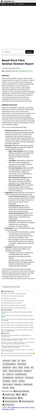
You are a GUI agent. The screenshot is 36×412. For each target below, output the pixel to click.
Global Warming (27, 384)
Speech (15, 367)
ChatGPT (14, 381)
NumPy (5, 371)
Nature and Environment (15, 371)
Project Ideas (6, 360)
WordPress (5, 409)
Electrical (21, 4)
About (27, 407)
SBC (32, 367)
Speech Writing (22, 364)
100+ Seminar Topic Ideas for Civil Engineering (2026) (17, 312)
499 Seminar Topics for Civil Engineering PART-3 (18, 325)
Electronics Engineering (22, 391)
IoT (8, 4)
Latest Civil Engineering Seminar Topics (13, 300)
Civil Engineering (9, 404)
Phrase (23, 360)
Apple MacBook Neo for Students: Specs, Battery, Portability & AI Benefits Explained (15, 346)
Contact (12, 409)
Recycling (5, 388)
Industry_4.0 (10, 374)
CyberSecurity (29, 377)
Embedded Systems (21, 374)
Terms (22, 407)
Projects (3, 4)
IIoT (4, 374)
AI (11, 4)
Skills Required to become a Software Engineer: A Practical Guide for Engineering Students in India (18, 339)
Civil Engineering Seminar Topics (11, 68)
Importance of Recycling (9, 298)
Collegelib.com (9, 1)
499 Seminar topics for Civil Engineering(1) (14, 293)
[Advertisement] (18, 27)
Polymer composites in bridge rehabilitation (14, 305)
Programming (18, 384)
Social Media (6, 381)
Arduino (12, 388)
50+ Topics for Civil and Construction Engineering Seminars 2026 (18, 320)
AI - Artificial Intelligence (9, 364)
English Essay (7, 367)
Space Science (19, 377)
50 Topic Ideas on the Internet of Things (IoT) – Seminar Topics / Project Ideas (17, 350)
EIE (19, 394)
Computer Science (9, 394)
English (14, 360)
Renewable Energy (8, 377)
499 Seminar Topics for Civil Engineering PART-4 (18, 322)
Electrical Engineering (10, 398)
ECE (25, 394)
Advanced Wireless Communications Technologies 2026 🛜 (19, 353)
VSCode (26, 367)
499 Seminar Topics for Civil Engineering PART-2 (18, 327)
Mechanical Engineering (11, 401)
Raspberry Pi (27, 371)
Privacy (32, 407)
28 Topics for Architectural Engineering (13, 296)
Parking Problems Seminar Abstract (12, 303)
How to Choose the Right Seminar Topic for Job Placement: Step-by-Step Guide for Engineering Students (18, 343)
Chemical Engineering (27, 401)
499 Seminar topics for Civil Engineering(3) (14, 307)
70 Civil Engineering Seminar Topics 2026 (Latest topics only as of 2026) (17, 330)
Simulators (22, 381)
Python (20, 367)
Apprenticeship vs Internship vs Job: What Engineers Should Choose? (16, 336)
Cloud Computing (7, 384)
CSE (15, 4)
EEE (21, 398)
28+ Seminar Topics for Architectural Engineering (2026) (17, 316)
